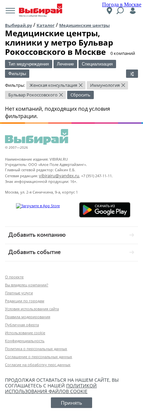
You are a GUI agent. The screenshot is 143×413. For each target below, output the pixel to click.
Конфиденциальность (25, 340)
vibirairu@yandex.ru (59, 176)
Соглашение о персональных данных (38, 356)
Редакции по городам (24, 300)
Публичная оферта (22, 324)
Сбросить (80, 95)
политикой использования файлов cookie (51, 388)
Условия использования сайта (32, 308)
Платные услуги (19, 292)
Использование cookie (25, 332)
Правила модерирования (27, 316)
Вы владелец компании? (26, 284)
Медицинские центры (84, 25)
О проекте (14, 276)
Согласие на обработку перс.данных (38, 364)
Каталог (46, 25)
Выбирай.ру (18, 25)
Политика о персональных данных (36, 348)
